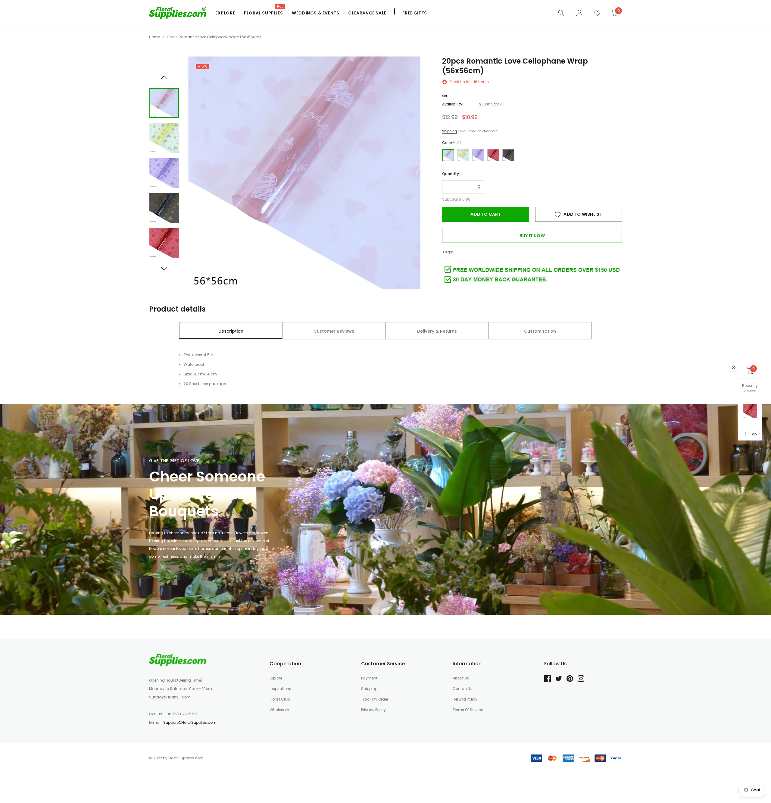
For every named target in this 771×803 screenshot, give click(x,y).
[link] (561, 13)
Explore (225, 13)
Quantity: (451, 173)
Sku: (445, 96)
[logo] (177, 13)
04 (493, 155)
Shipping (449, 131)
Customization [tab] (540, 331)
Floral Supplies (263, 13)
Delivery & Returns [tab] (437, 331)
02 (463, 155)
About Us (461, 678)
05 (508, 155)
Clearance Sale (367, 13)
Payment (369, 678)
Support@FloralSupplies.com (190, 722)
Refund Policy (465, 699)
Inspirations (280, 688)
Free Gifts (414, 13)
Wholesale (279, 709)
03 (478, 155)
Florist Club (280, 699)
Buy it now (532, 236)
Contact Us (463, 688)
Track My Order (374, 699)
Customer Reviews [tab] (334, 331)
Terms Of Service (468, 709)
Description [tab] (230, 331)
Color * (451, 142)
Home (154, 36)
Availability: (452, 104)
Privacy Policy (373, 709)
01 (448, 155)
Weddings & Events (315, 13)
